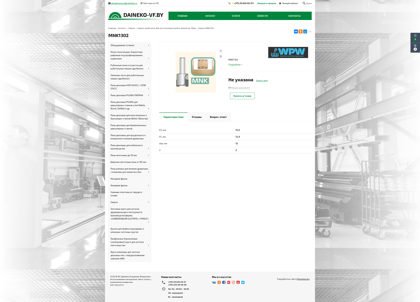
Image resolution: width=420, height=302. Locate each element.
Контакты (294, 15)
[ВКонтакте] (296, 31)
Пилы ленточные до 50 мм (124, 155)
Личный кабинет (290, 3)
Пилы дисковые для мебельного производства (127, 147)
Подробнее (234, 64)
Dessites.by (303, 279)
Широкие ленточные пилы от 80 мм (128, 162)
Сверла (114, 202)
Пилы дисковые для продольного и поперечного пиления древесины (128, 137)
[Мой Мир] (305, 31)
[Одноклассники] (301, 31)
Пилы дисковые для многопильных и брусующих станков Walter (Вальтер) (129, 117)
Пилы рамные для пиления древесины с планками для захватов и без (129, 170)
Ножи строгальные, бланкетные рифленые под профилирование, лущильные (127, 55)
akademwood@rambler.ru (124, 3)
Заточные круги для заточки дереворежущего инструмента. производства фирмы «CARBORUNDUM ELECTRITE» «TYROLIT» (130, 214)
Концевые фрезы (119, 185)
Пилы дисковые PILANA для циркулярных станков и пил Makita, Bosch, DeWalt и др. (128, 105)
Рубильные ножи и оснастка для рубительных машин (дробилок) (127, 67)
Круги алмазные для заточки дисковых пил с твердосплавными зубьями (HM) (128, 255)
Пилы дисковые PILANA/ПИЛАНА (127, 95)
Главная (182, 15)
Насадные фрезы (119, 178)
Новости (262, 15)
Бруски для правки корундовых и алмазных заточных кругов (127, 230)
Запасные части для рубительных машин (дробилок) (127, 77)
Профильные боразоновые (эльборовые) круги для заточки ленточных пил (127, 242)
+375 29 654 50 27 (243, 3)
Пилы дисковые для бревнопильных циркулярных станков (128, 127)
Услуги (236, 15)
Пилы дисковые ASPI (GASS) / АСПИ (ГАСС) (128, 87)
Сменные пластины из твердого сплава (126, 194)
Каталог (210, 15)
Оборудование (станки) (122, 45)
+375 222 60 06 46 (177, 284)
